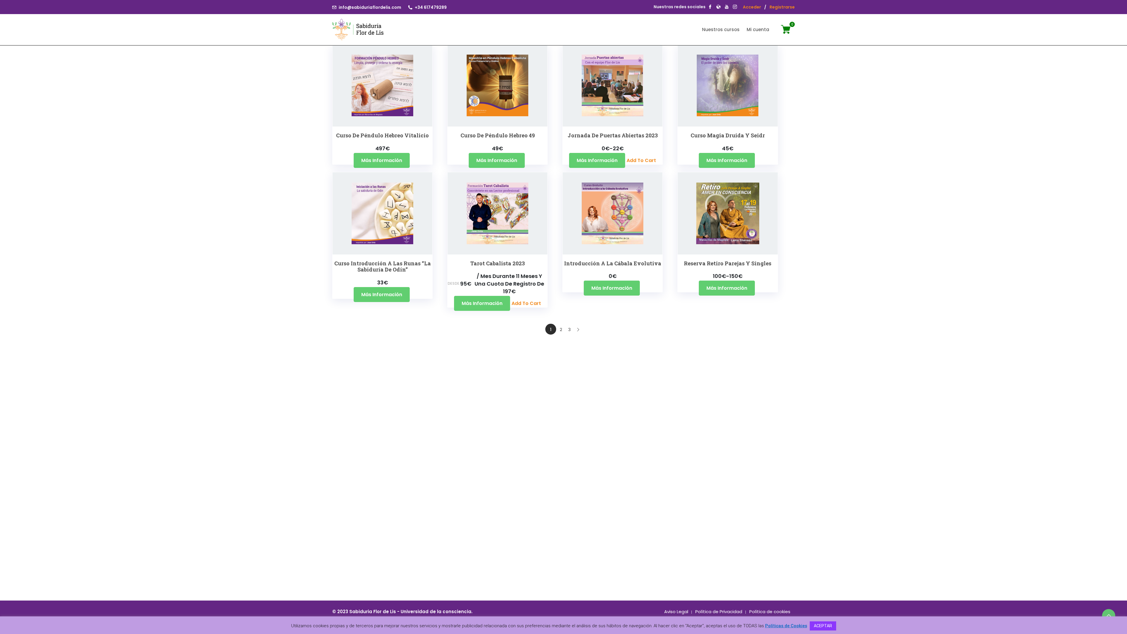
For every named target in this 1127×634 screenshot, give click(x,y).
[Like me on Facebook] (710, 7)
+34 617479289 (431, 7)
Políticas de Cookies (786, 625)
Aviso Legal (676, 611)
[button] (374, 101)
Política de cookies (769, 611)
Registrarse (782, 7)
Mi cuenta (758, 29)
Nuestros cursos (721, 29)
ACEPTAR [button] (823, 625)
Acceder (752, 7)
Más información (381, 160)
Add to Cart (641, 160)
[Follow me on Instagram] (735, 7)
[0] (788, 32)
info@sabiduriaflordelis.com (370, 7)
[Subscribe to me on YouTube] (727, 7)
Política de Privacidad (718, 611)
